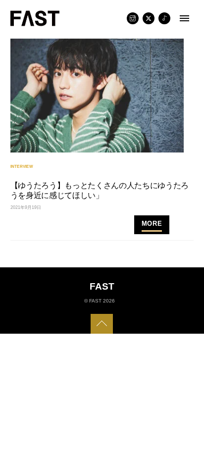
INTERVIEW (21, 166)
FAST (95, 300)
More (152, 223)
